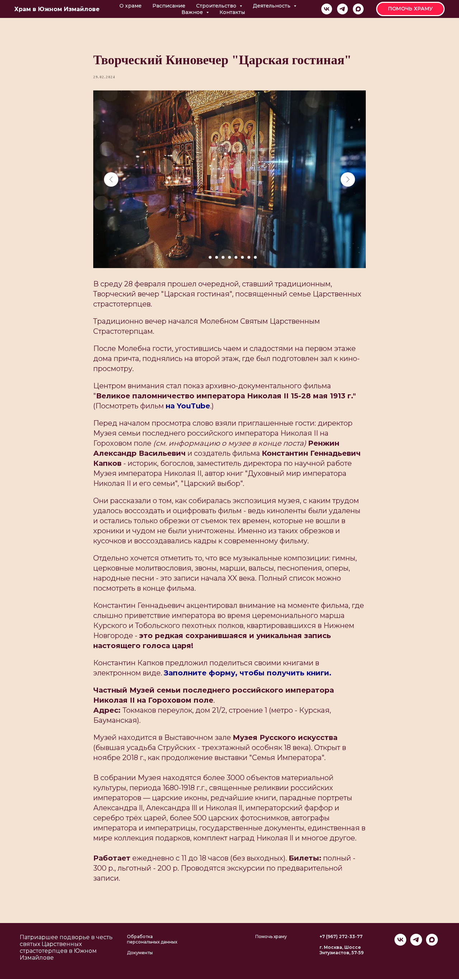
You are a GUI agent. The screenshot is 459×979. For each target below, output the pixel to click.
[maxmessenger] (358, 9)
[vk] (326, 9)
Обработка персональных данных (152, 939)
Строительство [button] (217, 6)
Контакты (232, 12)
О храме (130, 6)
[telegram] (342, 9)
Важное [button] (192, 12)
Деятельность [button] (272, 6)
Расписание (168, 6)
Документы (140, 952)
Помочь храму (271, 936)
